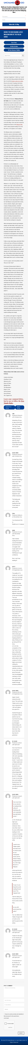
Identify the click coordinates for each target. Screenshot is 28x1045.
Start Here (14, 43)
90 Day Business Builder (14, 50)
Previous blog (8, 407)
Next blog (18, 407)
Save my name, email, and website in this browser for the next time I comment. (14, 1016)
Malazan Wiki (19, 124)
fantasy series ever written (17, 81)
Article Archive (14, 46)
